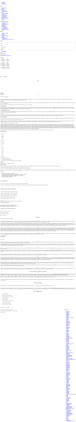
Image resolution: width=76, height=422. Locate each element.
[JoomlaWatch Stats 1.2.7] (5, 55)
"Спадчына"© (9, 309)
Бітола (1, 215)
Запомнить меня (3, 47)
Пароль (2, 45)
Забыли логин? (4, 51)
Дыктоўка (3, 3)
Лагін (1, 43)
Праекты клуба (4, 2)
